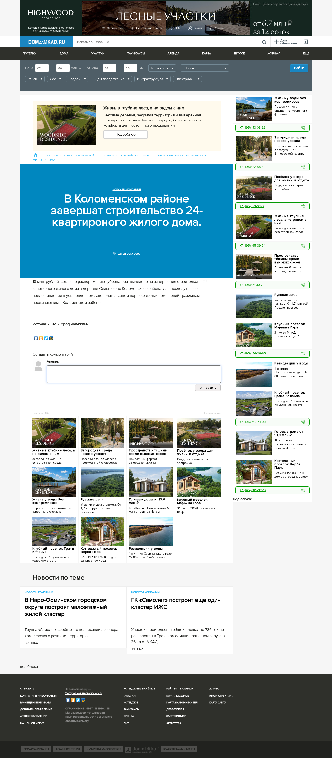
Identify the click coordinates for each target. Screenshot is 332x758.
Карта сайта (217, 702)
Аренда (129, 716)
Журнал (214, 688)
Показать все (212, 412)
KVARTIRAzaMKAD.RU (179, 749)
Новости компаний (80, 155)
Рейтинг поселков (179, 688)
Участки (130, 695)
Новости (51, 155)
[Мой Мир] (51, 338)
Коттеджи (131, 702)
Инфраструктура (220, 695)
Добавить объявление (36, 709)
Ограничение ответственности (87, 708)
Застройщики (176, 716)
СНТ (126, 723)
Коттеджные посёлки (139, 688)
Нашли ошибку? (32, 723)
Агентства (173, 723)
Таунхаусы (136, 53)
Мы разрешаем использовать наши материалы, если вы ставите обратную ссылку (88, 717)
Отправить (208, 388)
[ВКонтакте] (36, 338)
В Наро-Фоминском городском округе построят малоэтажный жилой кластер (66, 607)
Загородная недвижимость (83, 693)
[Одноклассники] (41, 338)
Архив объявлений (33, 716)
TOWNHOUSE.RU (68, 749)
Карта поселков (177, 695)
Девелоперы (175, 709)
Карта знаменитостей (182, 702)
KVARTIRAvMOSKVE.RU (104, 749)
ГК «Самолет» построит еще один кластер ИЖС (176, 603)
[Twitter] (46, 338)
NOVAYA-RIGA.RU (36, 749)
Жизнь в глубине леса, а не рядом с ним (143, 108)
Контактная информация (38, 695)
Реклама (38, 412)
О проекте (27, 688)
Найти (299, 68)
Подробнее (125, 134)
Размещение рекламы (35, 702)
